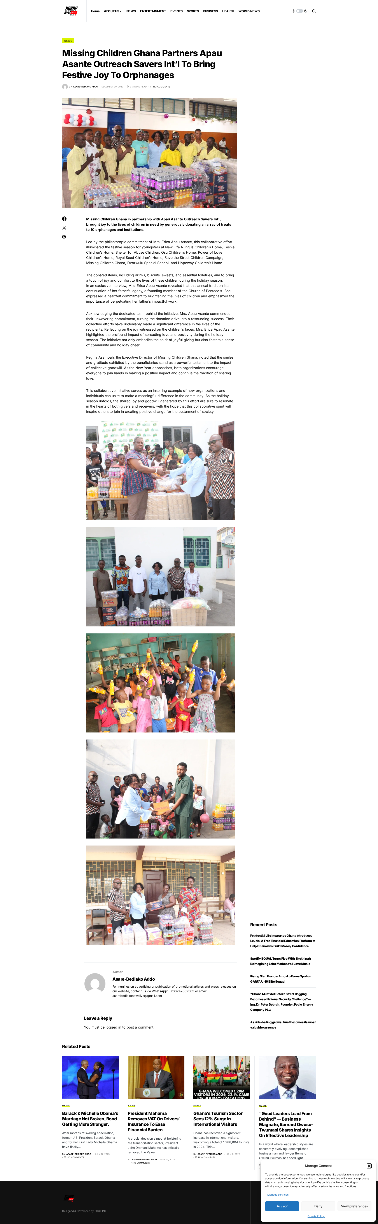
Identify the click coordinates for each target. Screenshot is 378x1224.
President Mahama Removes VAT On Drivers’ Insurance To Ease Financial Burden (154, 1121)
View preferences (354, 1206)
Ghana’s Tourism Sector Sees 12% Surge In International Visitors (217, 1119)
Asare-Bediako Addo (133, 979)
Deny (318, 1206)
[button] (369, 1166)
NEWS (68, 40)
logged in (113, 1027)
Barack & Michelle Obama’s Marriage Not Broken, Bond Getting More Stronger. (90, 1119)
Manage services (278, 1194)
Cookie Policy (316, 1216)
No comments (161, 86)
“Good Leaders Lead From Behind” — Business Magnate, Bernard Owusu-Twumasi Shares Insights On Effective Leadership (286, 1124)
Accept (282, 1206)
